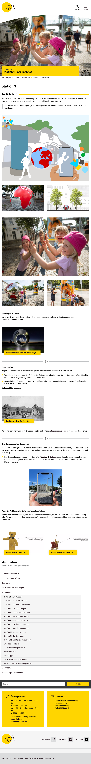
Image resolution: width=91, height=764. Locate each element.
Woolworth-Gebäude (49, 457)
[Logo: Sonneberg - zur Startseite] (37, 7)
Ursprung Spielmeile (12, 644)
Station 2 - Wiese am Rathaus (15, 601)
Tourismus (6, 583)
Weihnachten (7, 668)
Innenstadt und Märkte (11, 578)
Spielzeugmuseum (58, 431)
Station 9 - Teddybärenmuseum (16, 628)
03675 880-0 (64, 708)
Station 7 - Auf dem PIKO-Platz (16, 620)
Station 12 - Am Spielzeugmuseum (17, 640)
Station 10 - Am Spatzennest (15, 632)
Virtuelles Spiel (10, 652)
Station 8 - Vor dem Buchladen (16, 624)
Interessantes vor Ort (10, 573)
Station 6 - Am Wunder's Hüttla (16, 616)
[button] (77, 7)
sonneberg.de (6, 78)
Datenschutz (7, 758)
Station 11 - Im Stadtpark (14, 636)
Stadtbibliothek (17, 719)
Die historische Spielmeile (14, 648)
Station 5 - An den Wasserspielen (17, 613)
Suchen (78, 684)
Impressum (18, 758)
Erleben (16, 78)
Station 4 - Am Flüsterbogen (15, 609)
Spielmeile (26, 78)
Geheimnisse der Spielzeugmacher (18, 663)
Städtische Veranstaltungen (13, 588)
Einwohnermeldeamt (19, 722)
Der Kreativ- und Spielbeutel (15, 659)
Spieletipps (8, 656)
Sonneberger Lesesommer (12, 673)
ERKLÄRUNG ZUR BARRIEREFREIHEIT (39, 758)
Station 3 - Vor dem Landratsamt (17, 605)
